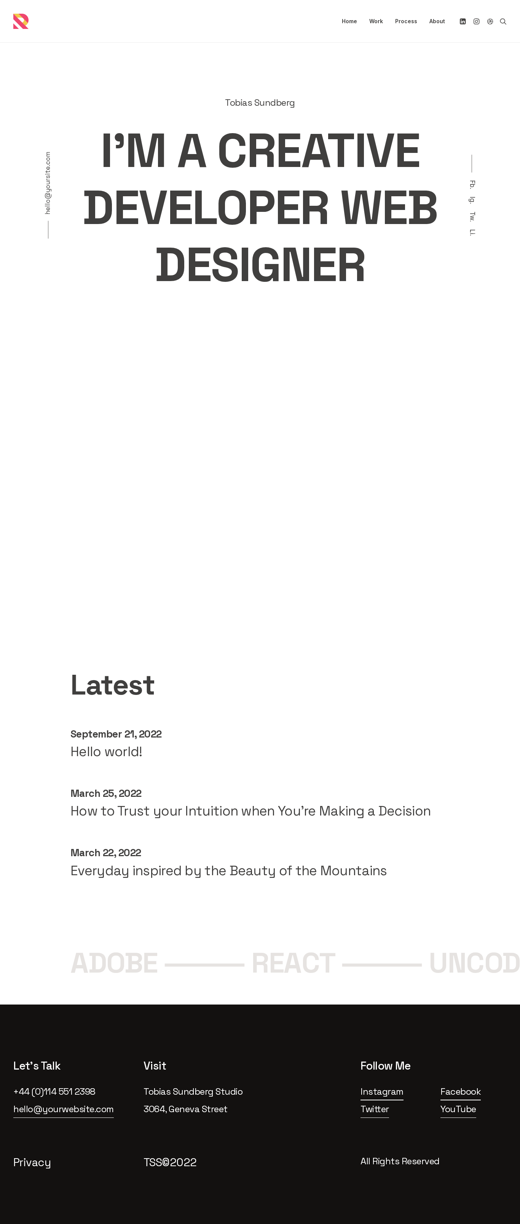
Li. (472, 232)
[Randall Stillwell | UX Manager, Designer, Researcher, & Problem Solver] (21, 21)
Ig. (472, 200)
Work (376, 21)
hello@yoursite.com (47, 183)
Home (349, 21)
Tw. (472, 216)
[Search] (501, 21)
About (437, 21)
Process (406, 21)
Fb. (472, 184)
